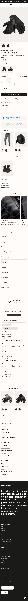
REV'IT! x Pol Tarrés (5, 448)
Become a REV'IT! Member (20, 1)
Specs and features (7, 110)
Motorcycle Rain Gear (6, 434)
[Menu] (2, 5)
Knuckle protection (7, 252)
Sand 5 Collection (5, 466)
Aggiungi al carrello (14, 94)
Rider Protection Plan (6, 539)
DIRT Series (4, 445)
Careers (3, 554)
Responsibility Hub (5, 556)
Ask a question (10, 314)
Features (3, 262)
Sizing (2, 534)
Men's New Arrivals (5, 453)
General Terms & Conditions (6, 582)
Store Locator (4, 560)
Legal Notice (15, 582)
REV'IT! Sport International (9, 596)
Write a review (18, 314)
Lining (3, 242)
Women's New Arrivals (6, 455)
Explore (3, 562)
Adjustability (4, 272)
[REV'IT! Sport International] (14, 5)
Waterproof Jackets (5, 427)
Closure (3, 247)
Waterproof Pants (5, 429)
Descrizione (5, 106)
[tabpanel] (14, 352)
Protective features (7, 257)
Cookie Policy (3, 581)
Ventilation (4, 236)
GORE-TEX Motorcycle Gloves (8, 437)
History (2, 552)
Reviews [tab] (5, 321)
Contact (3, 537)
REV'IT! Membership (6, 541)
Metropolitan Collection (6, 450)
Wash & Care (5, 287)
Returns (3, 530)
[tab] (14, 320)
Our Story (3, 549)
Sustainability (5, 282)
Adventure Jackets (5, 432)
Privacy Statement (11, 581)
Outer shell (4, 277)
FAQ (2, 526)
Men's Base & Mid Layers (7, 471)
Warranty (3, 532)
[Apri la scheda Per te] (25, 598)
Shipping (3, 528)
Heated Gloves (4, 474)
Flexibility (4, 267)
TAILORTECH (4, 558)
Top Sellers (3, 463)
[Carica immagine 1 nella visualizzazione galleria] (14, 24)
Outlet (2, 469)
